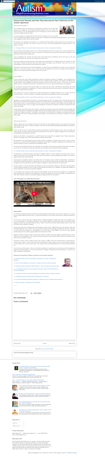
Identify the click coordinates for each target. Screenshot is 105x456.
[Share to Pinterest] (40, 293)
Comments (17, 426)
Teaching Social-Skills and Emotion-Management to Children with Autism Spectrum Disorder (38, 273)
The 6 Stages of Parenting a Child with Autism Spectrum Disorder (34, 385)
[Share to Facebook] (39, 293)
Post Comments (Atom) (47, 348)
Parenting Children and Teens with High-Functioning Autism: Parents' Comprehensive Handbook (38, 48)
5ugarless (64, 452)
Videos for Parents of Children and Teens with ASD (28, 282)
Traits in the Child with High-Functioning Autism (23, 374)
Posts (15, 423)
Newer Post (17, 343)
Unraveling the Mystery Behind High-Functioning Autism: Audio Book (32, 276)
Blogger (75, 452)
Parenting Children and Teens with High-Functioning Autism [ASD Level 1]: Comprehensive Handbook (34, 367)
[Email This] (34, 293)
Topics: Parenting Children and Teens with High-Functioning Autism (28, 380)
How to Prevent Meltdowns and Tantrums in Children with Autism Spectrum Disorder (36, 263)
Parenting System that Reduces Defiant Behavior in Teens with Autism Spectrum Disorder (37, 266)
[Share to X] (37, 293)
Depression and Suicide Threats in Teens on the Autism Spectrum (34, 393)
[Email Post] (31, 293)
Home (44, 343)
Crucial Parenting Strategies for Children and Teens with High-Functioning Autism (39, 279)
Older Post (72, 343)
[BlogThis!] (36, 293)
